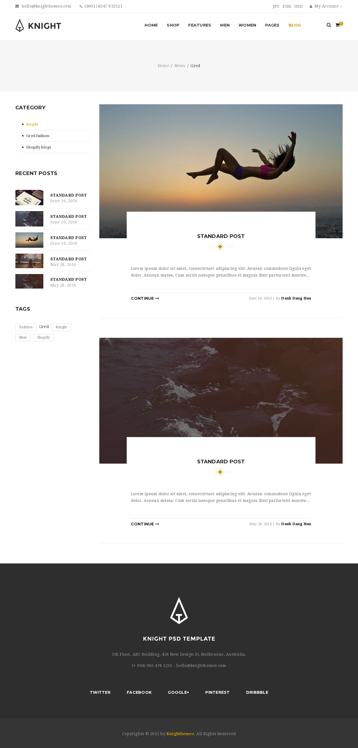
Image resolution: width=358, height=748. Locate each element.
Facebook (139, 692)
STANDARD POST (68, 195)
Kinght (61, 327)
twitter (100, 692)
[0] (337, 25)
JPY (276, 6)
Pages (272, 25)
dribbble (257, 692)
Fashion (25, 327)
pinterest (217, 692)
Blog (295, 25)
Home (151, 25)
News (180, 66)
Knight (32, 124)
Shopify (43, 337)
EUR (287, 6)
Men (225, 25)
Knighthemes (180, 734)
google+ (178, 692)
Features (199, 25)
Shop (173, 25)
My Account (326, 6)
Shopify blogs (38, 147)
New (23, 337)
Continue (143, 298)
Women (247, 25)
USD (298, 6)
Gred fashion (37, 136)
